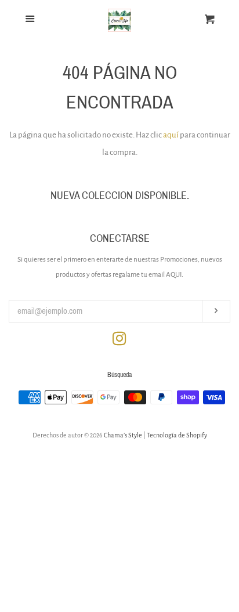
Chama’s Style (123, 435)
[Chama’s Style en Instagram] (119, 341)
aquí (171, 135)
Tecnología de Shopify (177, 435)
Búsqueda (119, 375)
